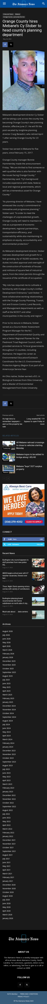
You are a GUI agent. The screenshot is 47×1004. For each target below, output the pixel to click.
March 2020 (7, 914)
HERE (28, 968)
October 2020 (8, 892)
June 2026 (7, 639)
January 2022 (8, 836)
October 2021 (8, 847)
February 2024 (8, 743)
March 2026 (7, 650)
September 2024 (9, 717)
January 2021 (8, 881)
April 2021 (7, 870)
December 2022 (9, 795)
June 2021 (7, 862)
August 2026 (8, 631)
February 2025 (8, 698)
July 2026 (6, 635)
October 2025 (8, 668)
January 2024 (8, 747)
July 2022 (6, 814)
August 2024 (8, 721)
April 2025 (7, 691)
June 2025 (7, 683)
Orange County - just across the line (13, 17)
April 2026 (7, 646)
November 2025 (9, 665)
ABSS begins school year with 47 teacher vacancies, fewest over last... (15, 575)
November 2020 (9, 888)
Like (41, 539)
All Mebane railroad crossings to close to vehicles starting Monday (30, 445)
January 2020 (8, 918)
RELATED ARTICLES (11, 436)
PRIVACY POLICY (23, 997)
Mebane (17, 14)
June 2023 (7, 773)
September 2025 (9, 672)
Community (6, 448)
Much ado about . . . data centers (15, 612)
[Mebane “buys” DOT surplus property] (9, 469)
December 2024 (9, 706)
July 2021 (6, 858)
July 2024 (6, 724)
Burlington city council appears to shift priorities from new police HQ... (16, 562)
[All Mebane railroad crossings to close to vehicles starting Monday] (9, 445)
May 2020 (7, 907)
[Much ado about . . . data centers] (38, 614)
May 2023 (7, 776)
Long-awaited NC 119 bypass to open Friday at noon (34, 421)
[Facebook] (5, 44)
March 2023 (7, 784)
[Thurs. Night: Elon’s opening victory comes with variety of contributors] (38, 589)
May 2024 (7, 732)
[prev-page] (4, 478)
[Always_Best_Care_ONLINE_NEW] (23, 525)
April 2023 (7, 780)
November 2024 (9, 709)
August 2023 (8, 765)
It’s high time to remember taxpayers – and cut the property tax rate (12, 423)
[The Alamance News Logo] (23, 4)
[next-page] (8, 478)
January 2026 (8, 657)
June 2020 (7, 903)
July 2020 (6, 899)
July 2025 (6, 680)
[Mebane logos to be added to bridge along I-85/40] (9, 457)
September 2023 (9, 762)
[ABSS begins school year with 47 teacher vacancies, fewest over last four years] (38, 576)
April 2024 (7, 735)
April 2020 (7, 911)
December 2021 (9, 840)
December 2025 (9, 661)
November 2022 (9, 799)
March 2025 (7, 694)
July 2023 (6, 769)
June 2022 (7, 817)
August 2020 (8, 896)
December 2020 (9, 885)
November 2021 (9, 844)
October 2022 (8, 803)
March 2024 (7, 739)
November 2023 (9, 754)
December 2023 (9, 750)
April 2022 (7, 825)
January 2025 (8, 702)
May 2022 (7, 821)
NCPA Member (12, 994)
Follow (40, 544)
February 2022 (8, 832)
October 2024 (8, 713)
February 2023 (8, 788)
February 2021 (8, 877)
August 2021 (8, 855)
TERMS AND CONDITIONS (29, 994)
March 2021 (7, 873)
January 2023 (8, 791)
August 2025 (8, 676)
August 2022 (8, 810)
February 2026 (8, 653)
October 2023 (8, 758)
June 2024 (7, 728)
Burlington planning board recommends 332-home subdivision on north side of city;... (16, 600)
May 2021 (7, 866)
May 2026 (7, 642)
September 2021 (9, 851)
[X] (10, 44)
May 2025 (7, 687)
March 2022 (7, 829)
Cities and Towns (8, 14)
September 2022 (9, 806)
